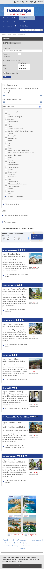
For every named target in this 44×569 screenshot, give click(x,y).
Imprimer (40, 2)
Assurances (27, 546)
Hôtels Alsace (21, 34)
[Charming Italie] (30, 513)
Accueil (5, 18)
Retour (5, 68)
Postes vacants (35, 540)
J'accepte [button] (22, 566)
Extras (37, 543)
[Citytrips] (30, 532)
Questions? (17, 543)
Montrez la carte (36, 237)
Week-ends (27, 22)
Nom (15, 240)
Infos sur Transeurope (19, 540)
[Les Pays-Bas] (30, 535)
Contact (7, 543)
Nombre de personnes (6, 55)
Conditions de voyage (12, 546)
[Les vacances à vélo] (16, 535)
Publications (24, 26)
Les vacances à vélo (9, 26)
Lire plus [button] (19, 561)
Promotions (6, 22)
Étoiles (9, 240)
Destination (6, 48)
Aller (4, 65)
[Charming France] (14, 513)
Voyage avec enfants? (12, 60)
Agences (28, 543)
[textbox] (22, 50)
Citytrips (14, 18)
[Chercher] (41, 30)
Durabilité (22, 549)
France (14, 34)
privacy (37, 546)
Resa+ (29, 2)
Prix (4, 240)
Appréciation (22, 240)
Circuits (16, 22)
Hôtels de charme (27, 18)
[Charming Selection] (14, 532)
